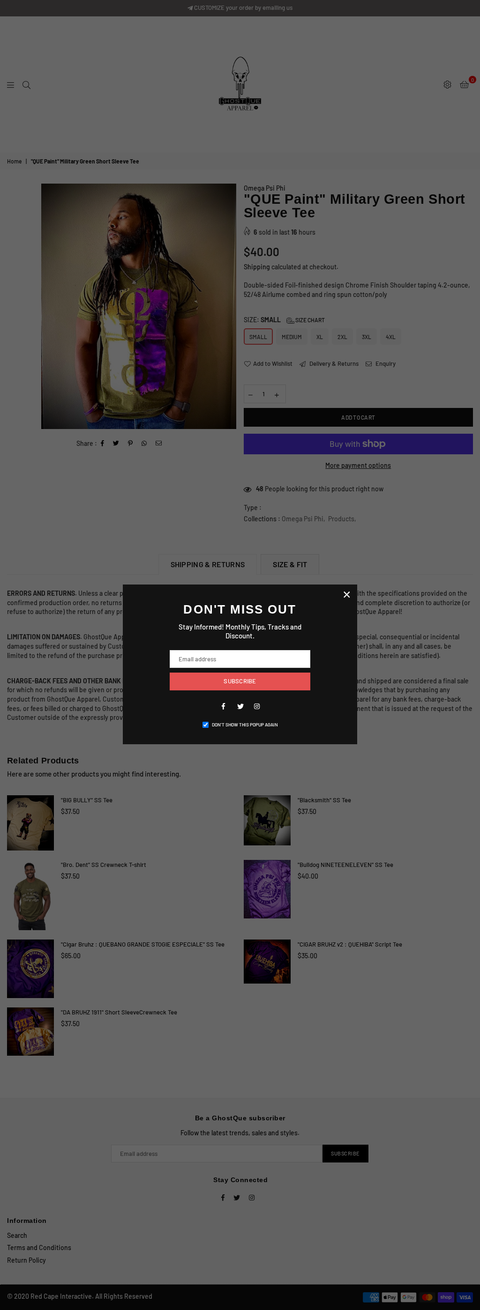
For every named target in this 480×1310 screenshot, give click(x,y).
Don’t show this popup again (245, 724)
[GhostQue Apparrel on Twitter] (240, 706)
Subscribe (240, 681)
